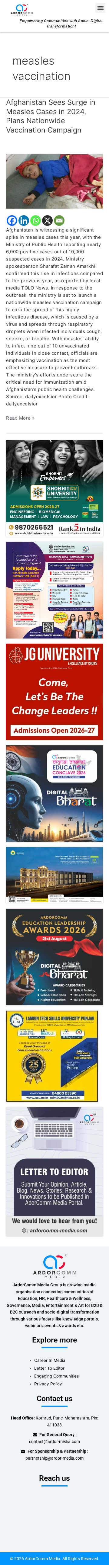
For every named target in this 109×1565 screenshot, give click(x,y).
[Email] (59, 220)
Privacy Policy (48, 1383)
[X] (47, 220)
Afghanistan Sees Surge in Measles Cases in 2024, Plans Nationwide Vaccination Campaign (50, 116)
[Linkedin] (23, 220)
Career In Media (49, 1360)
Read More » (20, 417)
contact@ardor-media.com (54, 1441)
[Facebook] (12, 220)
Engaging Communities (56, 1376)
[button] (100, 8)
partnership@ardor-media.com (54, 1458)
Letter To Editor (49, 1368)
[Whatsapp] (35, 220)
